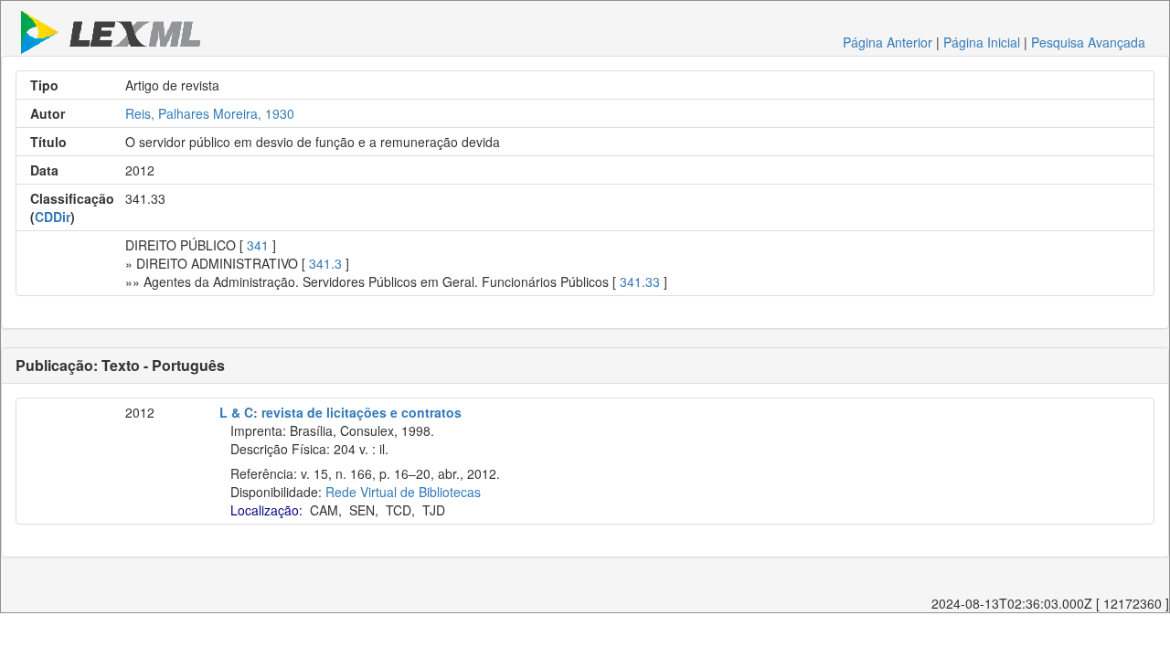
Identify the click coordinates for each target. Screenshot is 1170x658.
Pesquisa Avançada (1088, 42)
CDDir (52, 216)
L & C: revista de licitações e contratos (340, 412)
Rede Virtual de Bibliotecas (403, 492)
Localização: (266, 510)
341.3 (325, 263)
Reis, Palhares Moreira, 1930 (209, 113)
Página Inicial (981, 42)
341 (258, 245)
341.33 (640, 281)
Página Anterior (887, 42)
